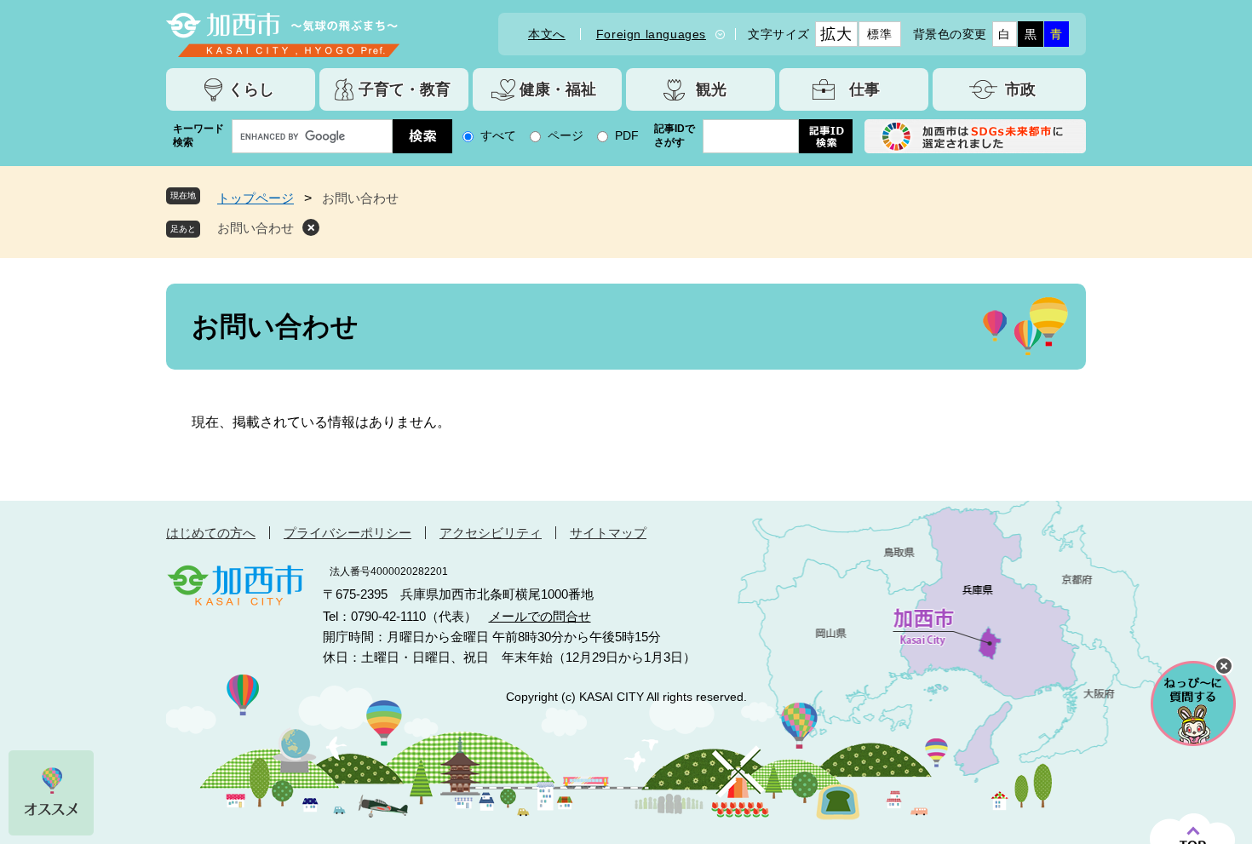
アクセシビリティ (490, 532)
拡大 (836, 34)
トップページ (255, 198)
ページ (565, 135)
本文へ (547, 34)
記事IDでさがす (674, 135)
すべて (498, 135)
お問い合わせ (255, 228)
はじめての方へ (211, 532)
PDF (627, 135)
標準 (879, 34)
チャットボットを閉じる (1224, 666)
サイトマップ (608, 532)
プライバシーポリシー (347, 532)
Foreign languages (651, 34)
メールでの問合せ (540, 616)
